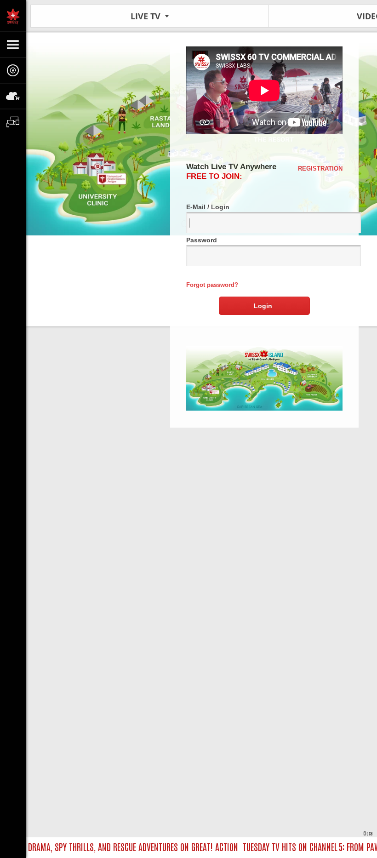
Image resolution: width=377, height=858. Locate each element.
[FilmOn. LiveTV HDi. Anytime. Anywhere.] (13, 15)
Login (263, 305)
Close (367, 833)
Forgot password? (212, 284)
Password (201, 240)
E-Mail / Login (207, 207)
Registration (320, 168)
